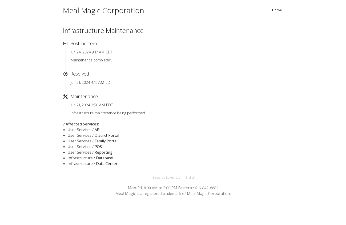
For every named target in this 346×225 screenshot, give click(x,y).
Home (277, 10)
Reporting (104, 152)
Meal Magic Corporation (103, 10)
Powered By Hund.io (167, 178)
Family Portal (106, 141)
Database (104, 158)
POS (98, 146)
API (98, 129)
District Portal (107, 135)
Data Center (106, 163)
